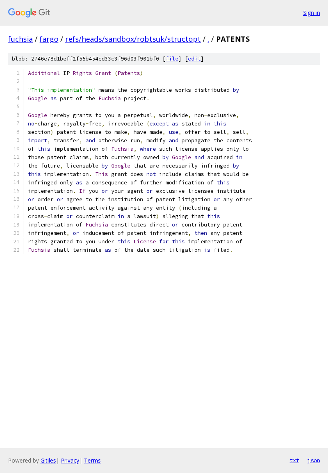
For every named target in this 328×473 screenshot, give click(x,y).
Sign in (311, 12)
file (172, 58)
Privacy (70, 460)
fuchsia (20, 39)
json (313, 460)
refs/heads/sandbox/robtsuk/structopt (133, 39)
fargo (49, 39)
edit (194, 58)
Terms (92, 460)
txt (294, 460)
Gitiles (48, 460)
